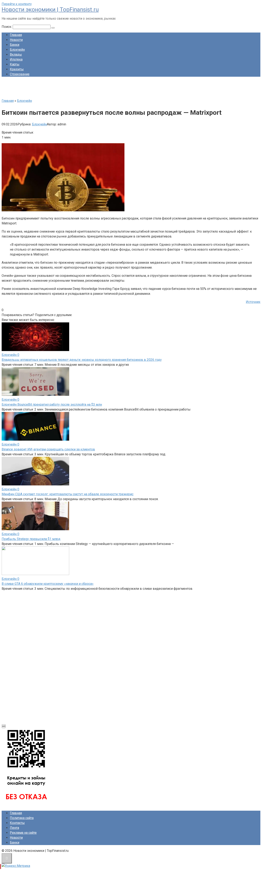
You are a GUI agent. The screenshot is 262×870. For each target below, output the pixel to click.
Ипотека (16, 59)
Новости (16, 40)
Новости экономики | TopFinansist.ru (50, 9)
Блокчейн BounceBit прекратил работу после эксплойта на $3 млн (52, 404)
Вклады (16, 54)
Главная (16, 35)
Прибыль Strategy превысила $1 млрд (31, 539)
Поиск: (7, 27)
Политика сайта (22, 818)
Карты (14, 64)
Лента (14, 828)
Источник (253, 302)
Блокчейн (17, 50)
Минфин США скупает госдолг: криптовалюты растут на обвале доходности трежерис (67, 494)
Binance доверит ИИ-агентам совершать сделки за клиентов (48, 449)
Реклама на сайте (23, 833)
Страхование (19, 74)
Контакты (17, 823)
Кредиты (17, 69)
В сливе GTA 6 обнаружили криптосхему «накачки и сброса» (48, 584)
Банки (14, 45)
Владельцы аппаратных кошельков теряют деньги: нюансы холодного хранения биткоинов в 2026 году (82, 360)
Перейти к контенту (17, 4)
